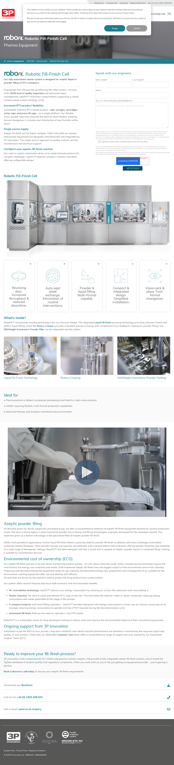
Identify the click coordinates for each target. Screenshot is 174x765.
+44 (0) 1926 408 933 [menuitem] (161, 3)
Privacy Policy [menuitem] (22, 750)
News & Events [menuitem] (138, 3)
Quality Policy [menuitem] (9, 750)
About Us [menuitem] (99, 3)
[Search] (169, 14)
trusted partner (33, 658)
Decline (136, 28)
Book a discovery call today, (19, 671)
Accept (115, 28)
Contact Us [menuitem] (111, 3)
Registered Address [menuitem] (37, 750)
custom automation (27, 153)
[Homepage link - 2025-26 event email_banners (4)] (44, 745)
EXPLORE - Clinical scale (37, 61)
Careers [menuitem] (124, 3)
